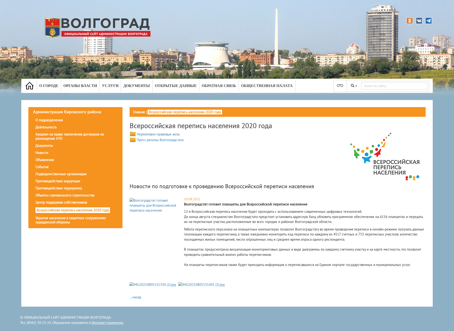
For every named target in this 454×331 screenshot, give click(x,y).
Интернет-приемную (107, 322)
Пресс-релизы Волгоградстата (160, 140)
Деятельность (46, 127)
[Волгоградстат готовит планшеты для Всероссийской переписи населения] (156, 205)
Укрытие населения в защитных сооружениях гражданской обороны (70, 220)
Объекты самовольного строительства (64, 195)
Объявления (44, 159)
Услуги (110, 86)
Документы (136, 86)
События (41, 167)
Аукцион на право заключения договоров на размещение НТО (69, 136)
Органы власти (80, 86)
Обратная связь (219, 86)
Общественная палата (267, 86)
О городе (48, 86)
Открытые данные (176, 86)
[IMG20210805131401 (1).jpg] (201, 285)
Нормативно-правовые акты (158, 134)
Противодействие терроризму (58, 188)
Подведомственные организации (61, 174)
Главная (139, 112)
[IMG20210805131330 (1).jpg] (153, 285)
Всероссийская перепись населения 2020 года (73, 210)
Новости (41, 152)
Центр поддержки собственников (61, 202)
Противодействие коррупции (57, 181)
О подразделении (49, 120)
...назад (135, 297)
